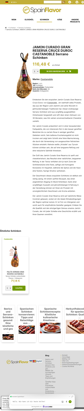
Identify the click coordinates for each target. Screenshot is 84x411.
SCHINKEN (44, 19)
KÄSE (59, 19)
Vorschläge (66, 357)
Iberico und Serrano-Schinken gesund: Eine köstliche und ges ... (8, 320)
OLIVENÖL (29, 19)
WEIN (13, 19)
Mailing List (66, 359)
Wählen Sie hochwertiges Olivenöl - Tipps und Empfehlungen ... (50, 375)
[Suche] (63, 2)
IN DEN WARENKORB (56, 71)
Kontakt (65, 355)
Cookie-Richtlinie (68, 366)
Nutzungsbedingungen (70, 363)
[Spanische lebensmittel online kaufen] (42, 12)
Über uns (65, 361)
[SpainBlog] (82, 2)
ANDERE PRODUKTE (75, 20)
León (40, 83)
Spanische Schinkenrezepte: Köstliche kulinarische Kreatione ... (50, 314)
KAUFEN (19, 288)
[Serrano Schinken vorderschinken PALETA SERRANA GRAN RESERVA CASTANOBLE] (15, 270)
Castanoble (47, 79)
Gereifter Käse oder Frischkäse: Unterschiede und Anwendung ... (50, 386)
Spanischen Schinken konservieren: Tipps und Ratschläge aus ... (27, 315)
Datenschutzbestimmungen (72, 364)
